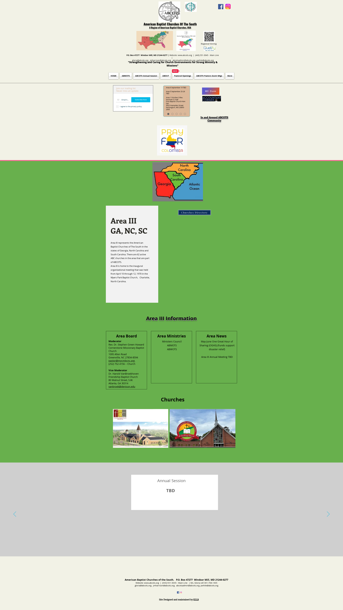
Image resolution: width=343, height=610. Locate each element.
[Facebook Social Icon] (220, 6)
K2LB (196, 599)
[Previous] (14, 514)
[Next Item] (230, 428)
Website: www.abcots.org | (182, 55)
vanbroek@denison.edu (122, 386)
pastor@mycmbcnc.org (122, 360)
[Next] (328, 514)
